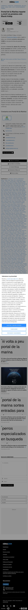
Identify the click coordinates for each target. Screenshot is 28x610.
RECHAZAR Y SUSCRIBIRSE (14, 333)
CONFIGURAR (14, 329)
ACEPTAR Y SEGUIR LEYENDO (14, 325)
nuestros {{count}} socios (12, 278)
